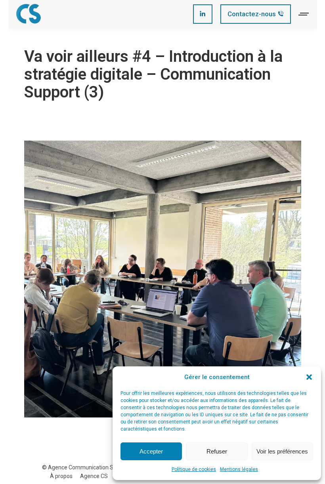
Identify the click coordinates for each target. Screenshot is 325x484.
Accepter (151, 451)
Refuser (216, 451)
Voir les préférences (282, 451)
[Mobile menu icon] (304, 14)
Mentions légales (239, 469)
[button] (309, 377)
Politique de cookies (194, 469)
